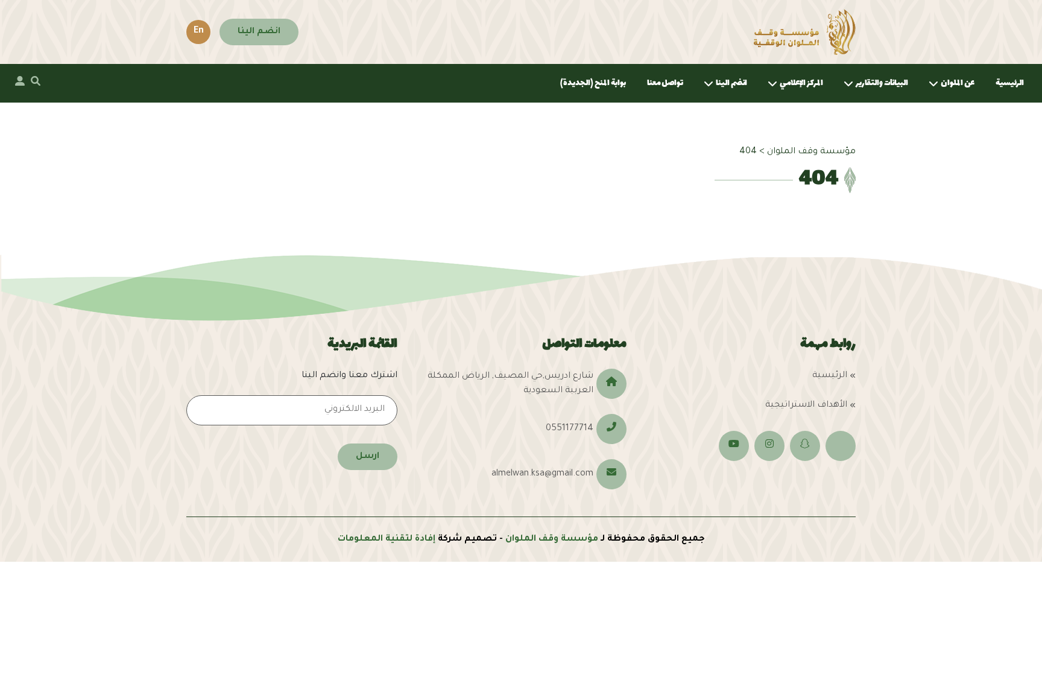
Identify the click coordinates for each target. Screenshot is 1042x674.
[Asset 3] (805, 32)
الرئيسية (1010, 83)
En (199, 31)
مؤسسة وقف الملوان (551, 539)
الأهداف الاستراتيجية (806, 405)
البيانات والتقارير (882, 83)
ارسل (367, 457)
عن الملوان (957, 83)
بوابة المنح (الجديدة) (593, 83)
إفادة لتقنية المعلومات (386, 539)
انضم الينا (259, 32)
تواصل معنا (665, 83)
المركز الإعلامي (801, 83)
